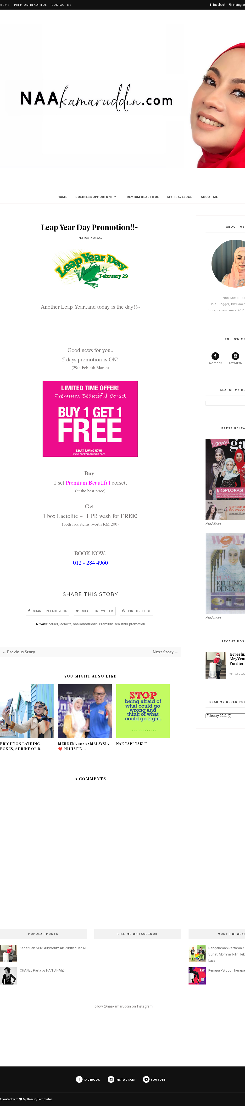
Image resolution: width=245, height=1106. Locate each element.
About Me (209, 197)
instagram (235, 363)
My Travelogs (179, 197)
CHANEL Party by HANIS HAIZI (42, 970)
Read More (213, 523)
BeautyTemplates (40, 1099)
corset (53, 624)
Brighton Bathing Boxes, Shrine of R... (22, 746)
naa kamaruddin (85, 624)
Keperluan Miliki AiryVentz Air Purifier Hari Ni (53, 948)
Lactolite (67, 516)
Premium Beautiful (30, 4)
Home (5, 4)
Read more (213, 617)
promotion (137, 624)
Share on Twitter (97, 611)
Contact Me (61, 4)
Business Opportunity (95, 197)
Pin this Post (139, 611)
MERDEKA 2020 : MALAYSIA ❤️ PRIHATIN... (83, 746)
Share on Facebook (50, 611)
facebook (215, 363)
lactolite (66, 624)
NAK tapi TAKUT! (132, 743)
